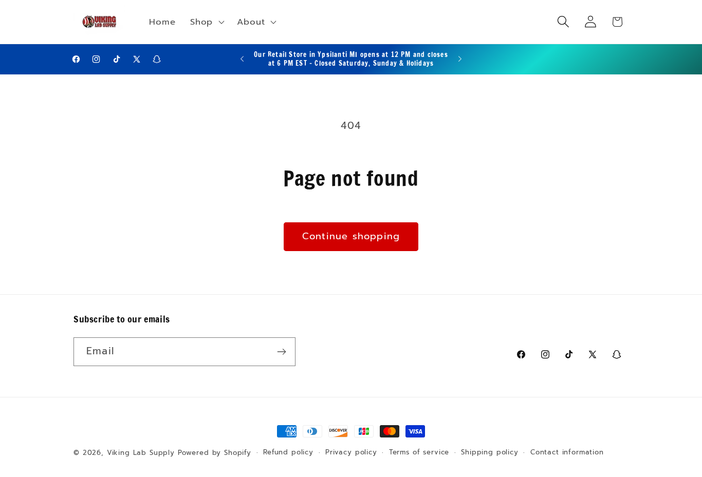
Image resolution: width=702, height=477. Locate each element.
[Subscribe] (281, 351)
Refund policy (288, 452)
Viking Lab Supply (141, 453)
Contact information (567, 452)
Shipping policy (490, 452)
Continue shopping (351, 236)
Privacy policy (351, 452)
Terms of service (419, 452)
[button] (206, 22)
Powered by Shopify (214, 453)
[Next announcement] (460, 59)
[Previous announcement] (242, 59)
